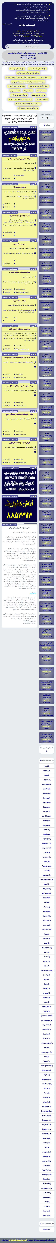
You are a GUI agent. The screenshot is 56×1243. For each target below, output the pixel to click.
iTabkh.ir (47, 957)
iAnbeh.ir (46, 1211)
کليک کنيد (33, 593)
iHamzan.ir (47, 802)
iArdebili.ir (46, 1229)
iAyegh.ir (46, 938)
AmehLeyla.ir (46, 1115)
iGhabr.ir (46, 1097)
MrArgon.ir (46, 1106)
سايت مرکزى (28, 91)
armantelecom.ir (20, 346)
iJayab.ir (47, 1088)
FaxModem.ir (46, 866)
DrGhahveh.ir (46, 1070)
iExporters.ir (46, 1174)
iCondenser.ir (47, 1084)
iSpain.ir (47, 870)
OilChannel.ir (46, 929)
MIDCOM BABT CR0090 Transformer (28, 104)
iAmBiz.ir (46, 1061)
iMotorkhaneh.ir (47, 1043)
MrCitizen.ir (46, 816)
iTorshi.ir (46, 997)
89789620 (7, 263)
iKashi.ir (46, 884)
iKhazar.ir (46, 1156)
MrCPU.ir (46, 811)
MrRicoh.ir (47, 780)
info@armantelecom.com (22, 349)
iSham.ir (47, 775)
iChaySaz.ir (47, 1184)
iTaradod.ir (47, 889)
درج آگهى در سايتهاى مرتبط (37, 68)
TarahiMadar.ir (46, 1020)
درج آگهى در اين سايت (17, 68)
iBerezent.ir (46, 1129)
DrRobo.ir (46, 771)
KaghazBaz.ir (46, 848)
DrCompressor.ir (47, 1066)
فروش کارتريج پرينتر (38, 95)
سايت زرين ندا (41, 91)
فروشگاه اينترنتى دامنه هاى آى (28, 108)
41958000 (7, 346)
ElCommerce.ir (46, 1188)
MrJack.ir (46, 961)
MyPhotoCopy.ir (46, 970)
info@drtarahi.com (21, 377)
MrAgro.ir (46, 1165)
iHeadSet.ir (46, 789)
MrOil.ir (46, 1202)
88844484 (7, 204)
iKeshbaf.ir (46, 911)
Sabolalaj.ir (46, 1029)
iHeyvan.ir (46, 925)
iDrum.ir (47, 1075)
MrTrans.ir (47, 839)
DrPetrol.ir (47, 916)
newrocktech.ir (20, 175)
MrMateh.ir (46, 1025)
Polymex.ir (47, 1197)
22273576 (7, 374)
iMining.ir (46, 834)
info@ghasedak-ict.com (22, 292)
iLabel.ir (46, 1047)
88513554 (7, 349)
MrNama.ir (47, 793)
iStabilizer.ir (46, 1007)
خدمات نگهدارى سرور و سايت (38, 86)
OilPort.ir (46, 820)
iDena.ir (46, 984)
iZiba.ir (46, 966)
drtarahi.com (19, 374)
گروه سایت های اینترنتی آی (18, 1240)
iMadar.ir (46, 975)
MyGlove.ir (47, 1193)
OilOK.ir (46, 1147)
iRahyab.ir (46, 898)
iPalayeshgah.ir (46, 1016)
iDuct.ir (46, 934)
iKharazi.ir (47, 993)
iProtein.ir (47, 1102)
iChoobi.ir (46, 798)
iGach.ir (46, 979)
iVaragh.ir (46, 1143)
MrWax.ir (46, 825)
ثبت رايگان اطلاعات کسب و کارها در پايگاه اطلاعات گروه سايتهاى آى (28, 77)
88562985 (7, 178)
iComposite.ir (46, 1079)
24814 (6, 317)
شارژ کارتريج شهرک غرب (16, 86)
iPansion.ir (47, 875)
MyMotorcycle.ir (47, 879)
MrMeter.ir (46, 1161)
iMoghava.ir (46, 1120)
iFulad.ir (47, 766)
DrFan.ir (47, 830)
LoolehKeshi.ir (47, 784)
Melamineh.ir (46, 893)
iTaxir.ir (47, 902)
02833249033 (8, 232)
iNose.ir (46, 952)
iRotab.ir (46, 1011)
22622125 (7, 292)
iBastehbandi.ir (46, 1111)
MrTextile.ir (46, 1125)
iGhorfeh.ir (47, 857)
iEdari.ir (47, 861)
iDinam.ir (46, 988)
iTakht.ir (47, 1002)
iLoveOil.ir (46, 1038)
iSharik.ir (46, 1179)
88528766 (7, 377)
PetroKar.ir (46, 1152)
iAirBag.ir (46, 807)
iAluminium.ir (47, 948)
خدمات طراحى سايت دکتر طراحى (28, 73)
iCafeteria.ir (46, 1134)
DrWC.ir (46, 1093)
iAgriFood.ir (46, 1170)
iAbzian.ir (46, 1034)
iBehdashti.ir (46, 843)
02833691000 (8, 289)
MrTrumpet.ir (47, 1052)
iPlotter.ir (46, 1215)
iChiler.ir (46, 852)
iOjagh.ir (46, 1206)
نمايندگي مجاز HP (42, 99)
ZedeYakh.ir (46, 920)
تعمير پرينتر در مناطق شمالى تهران (20, 99)
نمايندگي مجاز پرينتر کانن (19, 95)
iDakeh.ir (46, 907)
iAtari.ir (47, 943)
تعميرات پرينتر (15, 91)
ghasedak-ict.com (20, 289)
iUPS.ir (46, 1056)
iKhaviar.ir (47, 1138)
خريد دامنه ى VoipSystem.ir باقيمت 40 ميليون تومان (28, 82)
